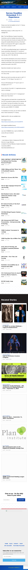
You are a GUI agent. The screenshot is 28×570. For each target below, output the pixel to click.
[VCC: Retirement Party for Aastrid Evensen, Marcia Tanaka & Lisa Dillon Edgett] (24, 274)
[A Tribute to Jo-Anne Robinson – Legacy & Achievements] (14, 313)
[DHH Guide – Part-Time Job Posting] (24, 257)
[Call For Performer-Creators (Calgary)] (14, 343)
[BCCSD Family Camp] (24, 282)
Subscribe (21, 499)
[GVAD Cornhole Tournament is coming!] (24, 231)
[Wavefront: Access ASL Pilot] (24, 178)
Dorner (2, 164)
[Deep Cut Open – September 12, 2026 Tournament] (14, 404)
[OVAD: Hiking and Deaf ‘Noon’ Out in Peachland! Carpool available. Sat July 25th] (24, 170)
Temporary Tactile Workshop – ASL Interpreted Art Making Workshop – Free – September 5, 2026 (13, 387)
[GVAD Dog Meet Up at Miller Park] (24, 239)
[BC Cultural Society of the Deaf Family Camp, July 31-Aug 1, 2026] (24, 205)
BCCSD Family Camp (7, 281)
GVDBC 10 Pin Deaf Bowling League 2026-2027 (13, 477)
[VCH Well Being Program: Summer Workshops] (24, 213)
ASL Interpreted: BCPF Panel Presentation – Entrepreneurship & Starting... (10, 222)
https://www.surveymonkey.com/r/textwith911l (12, 121)
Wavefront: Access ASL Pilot (9, 177)
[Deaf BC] (7, 20)
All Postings (10, 21)
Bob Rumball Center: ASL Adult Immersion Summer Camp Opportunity (10, 195)
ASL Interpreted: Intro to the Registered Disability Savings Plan (13, 447)
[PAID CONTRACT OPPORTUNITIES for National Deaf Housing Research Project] (24, 160)
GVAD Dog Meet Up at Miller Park (11, 238)
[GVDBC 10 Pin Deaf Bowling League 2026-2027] (14, 464)
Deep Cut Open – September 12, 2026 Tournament (12, 417)
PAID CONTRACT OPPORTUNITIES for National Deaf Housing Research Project (11, 161)
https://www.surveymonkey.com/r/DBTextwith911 (12, 127)
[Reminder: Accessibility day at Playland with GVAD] (24, 266)
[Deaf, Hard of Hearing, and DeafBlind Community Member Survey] (24, 247)
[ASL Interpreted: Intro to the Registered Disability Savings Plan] (14, 434)
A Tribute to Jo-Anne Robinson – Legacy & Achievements (13, 326)
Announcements (16, 21)
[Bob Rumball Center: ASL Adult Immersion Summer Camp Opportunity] (24, 195)
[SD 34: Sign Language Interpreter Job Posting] (24, 186)
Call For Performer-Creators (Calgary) (11, 356)
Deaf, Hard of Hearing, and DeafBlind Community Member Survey (10, 248)
